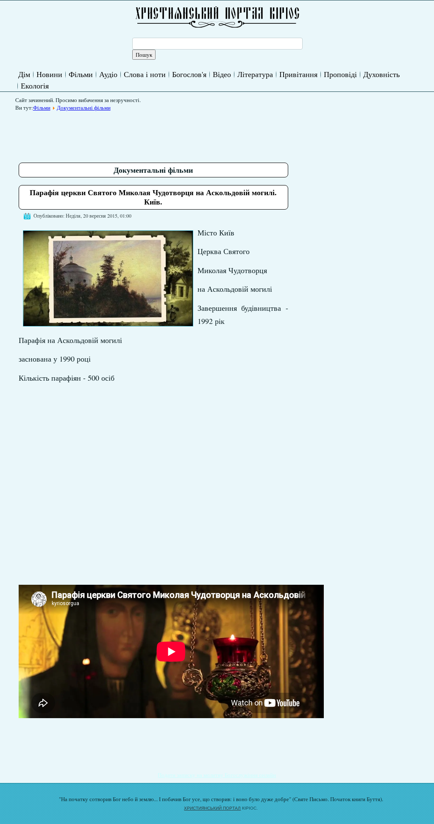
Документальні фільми (84, 107)
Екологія (35, 85)
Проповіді (340, 74)
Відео (222, 74)
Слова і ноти (145, 74)
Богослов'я (189, 74)
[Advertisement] (173, 134)
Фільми (81, 74)
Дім (24, 74)
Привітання (298, 74)
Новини (49, 74)
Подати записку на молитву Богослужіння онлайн (217, 775)
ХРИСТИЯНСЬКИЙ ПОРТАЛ (212, 808)
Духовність (381, 74)
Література (255, 74)
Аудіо (108, 74)
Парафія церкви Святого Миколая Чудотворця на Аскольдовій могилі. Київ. (153, 197)
